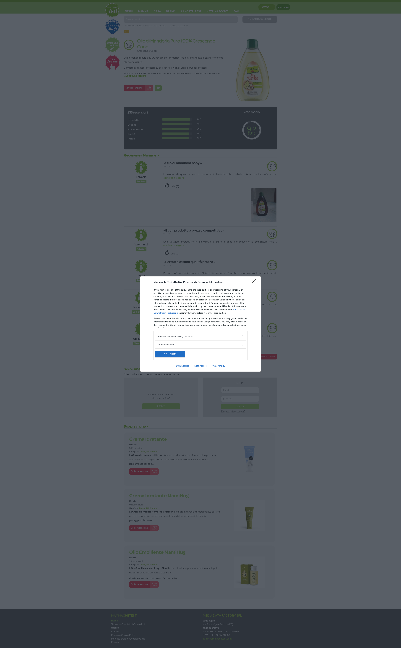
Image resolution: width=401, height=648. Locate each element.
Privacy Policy (218, 365)
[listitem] (200, 336)
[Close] (255, 282)
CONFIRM (170, 354)
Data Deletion (183, 365)
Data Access (200, 365)
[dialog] (200, 324)
